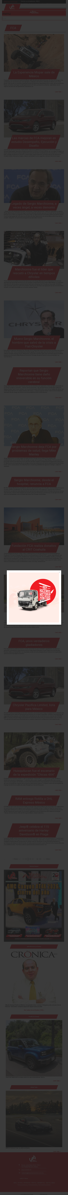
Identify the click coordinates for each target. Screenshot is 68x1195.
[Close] (59, 572)
